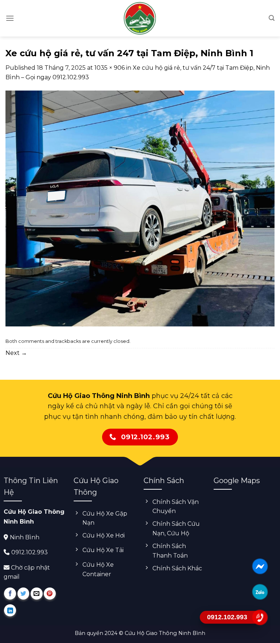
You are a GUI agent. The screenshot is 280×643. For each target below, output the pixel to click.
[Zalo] (259, 592)
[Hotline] (259, 617)
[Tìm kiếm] (272, 18)
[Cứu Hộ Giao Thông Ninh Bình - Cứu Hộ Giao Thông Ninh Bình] (140, 18)
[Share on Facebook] (10, 593)
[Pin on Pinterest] (50, 593)
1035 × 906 (109, 67)
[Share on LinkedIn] (10, 610)
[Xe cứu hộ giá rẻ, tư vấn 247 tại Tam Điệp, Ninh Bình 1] (140, 208)
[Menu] (9, 18)
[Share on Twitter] (24, 593)
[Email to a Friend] (37, 593)
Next (16, 352)
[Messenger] (259, 566)
